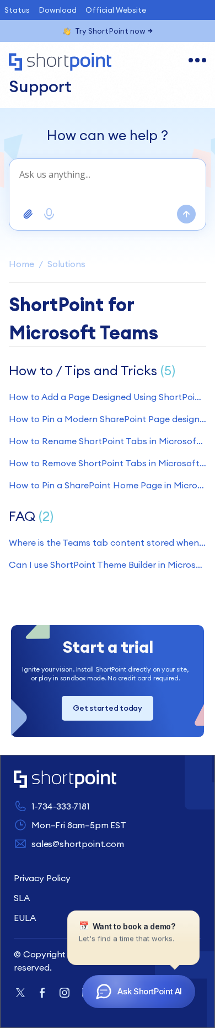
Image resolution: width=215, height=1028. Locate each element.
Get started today (107, 708)
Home (21, 263)
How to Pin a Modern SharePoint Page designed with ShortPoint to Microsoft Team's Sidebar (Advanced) (107, 418)
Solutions (66, 263)
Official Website (115, 10)
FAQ (29, 516)
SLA (22, 897)
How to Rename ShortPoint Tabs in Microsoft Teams (107, 440)
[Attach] (28, 214)
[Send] (186, 214)
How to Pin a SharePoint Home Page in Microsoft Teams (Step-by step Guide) (107, 485)
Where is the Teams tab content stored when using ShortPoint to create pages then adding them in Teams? (107, 542)
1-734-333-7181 (60, 806)
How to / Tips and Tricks (90, 370)
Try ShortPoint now (110, 30)
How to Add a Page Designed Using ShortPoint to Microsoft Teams (107, 396)
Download (58, 10)
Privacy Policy (42, 877)
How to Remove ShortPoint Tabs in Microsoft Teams (107, 462)
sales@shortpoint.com (77, 843)
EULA (24, 917)
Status (17, 10)
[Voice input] (49, 214)
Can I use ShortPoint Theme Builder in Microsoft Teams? (107, 564)
